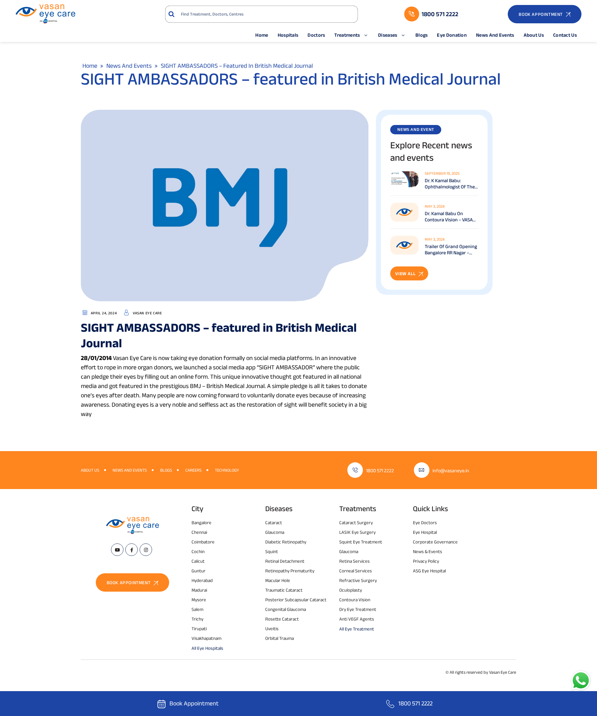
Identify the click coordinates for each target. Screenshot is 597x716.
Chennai (199, 532)
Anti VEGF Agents (356, 618)
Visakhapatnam (206, 638)
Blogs (421, 35)
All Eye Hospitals (207, 648)
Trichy (197, 618)
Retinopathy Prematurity (289, 570)
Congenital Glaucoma (285, 609)
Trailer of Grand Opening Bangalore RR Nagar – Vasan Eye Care (451, 250)
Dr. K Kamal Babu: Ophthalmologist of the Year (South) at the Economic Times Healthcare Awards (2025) (450, 184)
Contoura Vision (354, 599)
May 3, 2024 (435, 206)
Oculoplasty (350, 590)
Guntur (199, 570)
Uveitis (272, 628)
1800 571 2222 (380, 470)
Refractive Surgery (358, 580)
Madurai (199, 590)
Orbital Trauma (279, 638)
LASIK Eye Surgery (357, 532)
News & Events (427, 551)
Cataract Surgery (356, 522)
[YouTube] (117, 549)
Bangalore (201, 522)
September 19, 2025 (442, 173)
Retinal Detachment (284, 561)
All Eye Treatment (356, 628)
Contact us (565, 35)
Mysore (199, 599)
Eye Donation (452, 35)
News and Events (495, 35)
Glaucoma (274, 532)
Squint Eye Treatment (360, 541)
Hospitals (288, 35)
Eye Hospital (425, 532)
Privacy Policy (426, 561)
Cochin (198, 551)
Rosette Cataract (282, 618)
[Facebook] (131, 549)
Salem (197, 609)
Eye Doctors (425, 522)
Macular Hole (277, 580)
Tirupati (199, 628)
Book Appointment (194, 703)
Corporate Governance (435, 541)
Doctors (316, 35)
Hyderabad (202, 580)
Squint (271, 551)
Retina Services (354, 561)
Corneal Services (355, 570)
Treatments (347, 35)
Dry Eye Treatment (357, 609)
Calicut (198, 561)
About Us (534, 35)
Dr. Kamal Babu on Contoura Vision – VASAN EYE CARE (450, 217)
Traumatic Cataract (284, 590)
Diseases (387, 35)
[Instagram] (146, 549)
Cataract (273, 522)
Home (261, 35)
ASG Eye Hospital (429, 570)
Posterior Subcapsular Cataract (295, 599)
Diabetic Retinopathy (285, 541)
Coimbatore (203, 541)
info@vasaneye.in (451, 470)
